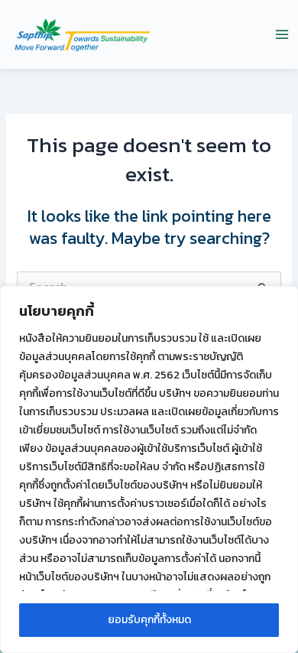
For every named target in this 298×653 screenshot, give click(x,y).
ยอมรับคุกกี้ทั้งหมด (149, 620)
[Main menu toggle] (282, 34)
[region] (149, 469)
